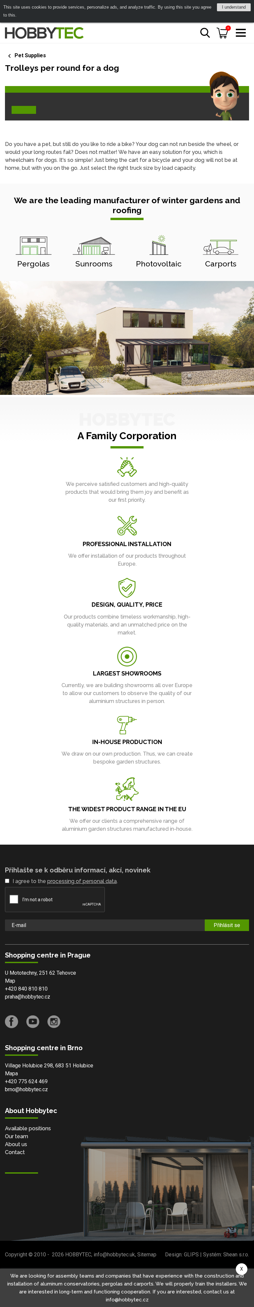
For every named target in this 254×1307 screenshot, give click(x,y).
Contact (15, 1152)
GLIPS (191, 1254)
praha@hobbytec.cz (27, 997)
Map (10, 981)
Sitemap (146, 1254)
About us (16, 1144)
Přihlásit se (227, 925)
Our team (16, 1136)
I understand (234, 7)
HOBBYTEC (78, 1254)
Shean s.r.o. (236, 1254)
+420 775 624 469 (26, 1081)
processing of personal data (82, 881)
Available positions (28, 1128)
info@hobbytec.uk (114, 1254)
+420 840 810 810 (26, 989)
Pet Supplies (30, 55)
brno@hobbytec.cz (26, 1089)
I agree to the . (65, 881)
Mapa (11, 1073)
